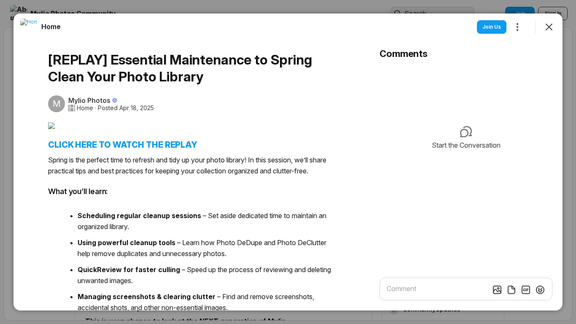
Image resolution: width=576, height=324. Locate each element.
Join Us (491, 27)
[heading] (51, 26)
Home (85, 108)
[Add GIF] (526, 290)
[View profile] (28, 27)
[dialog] (288, 162)
